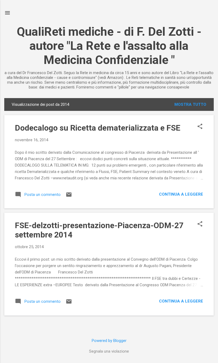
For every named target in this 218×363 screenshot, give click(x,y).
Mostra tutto (190, 104)
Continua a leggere (181, 194)
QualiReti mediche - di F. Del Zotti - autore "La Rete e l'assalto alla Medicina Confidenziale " (109, 46)
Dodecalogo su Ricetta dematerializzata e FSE (97, 127)
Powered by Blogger (109, 340)
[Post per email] (69, 196)
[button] (200, 127)
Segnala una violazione (109, 351)
